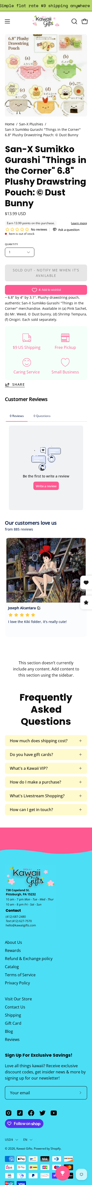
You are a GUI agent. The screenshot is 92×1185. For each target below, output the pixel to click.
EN (25, 1140)
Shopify (56, 1148)
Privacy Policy (17, 983)
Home (9, 124)
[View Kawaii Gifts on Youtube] (53, 1113)
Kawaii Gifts (24, 1148)
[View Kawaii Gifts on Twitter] (42, 1113)
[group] (46, 5)
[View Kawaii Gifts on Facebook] (31, 1113)
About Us (13, 942)
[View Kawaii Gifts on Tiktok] (20, 1113)
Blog (9, 1031)
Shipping (13, 1015)
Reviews (12, 1039)
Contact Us (15, 1007)
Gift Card (13, 1023)
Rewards (13, 950)
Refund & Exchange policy (29, 958)
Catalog (12, 966)
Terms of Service (20, 975)
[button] (73, 21)
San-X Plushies (31, 124)
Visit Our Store (18, 999)
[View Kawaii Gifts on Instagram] (8, 1113)
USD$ (9, 1140)
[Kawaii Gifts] (46, 21)
